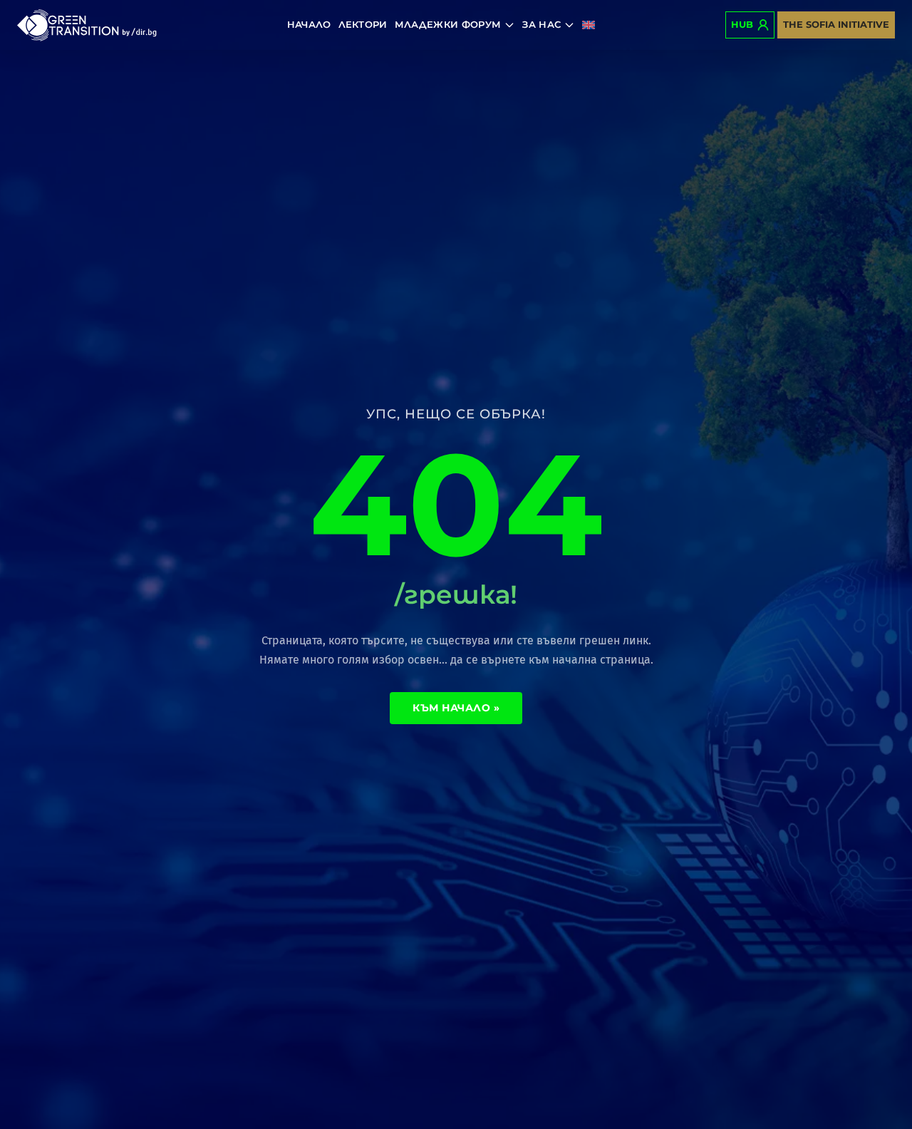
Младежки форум (448, 24)
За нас (541, 24)
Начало (309, 24)
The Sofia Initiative (836, 24)
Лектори (363, 24)
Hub (742, 24)
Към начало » (456, 707)
